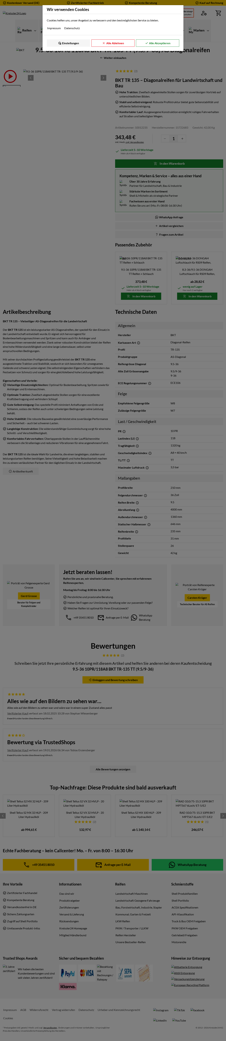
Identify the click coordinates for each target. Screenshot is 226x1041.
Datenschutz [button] (72, 28)
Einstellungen (70, 43)
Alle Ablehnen (115, 43)
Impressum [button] (54, 28)
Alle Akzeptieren (159, 43)
